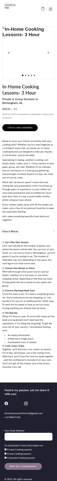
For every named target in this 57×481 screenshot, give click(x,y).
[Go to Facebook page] (6, 403)
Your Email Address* (15, 431)
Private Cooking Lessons (19, 450)
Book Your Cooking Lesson (23, 466)
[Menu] (50, 9)
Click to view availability (20, 127)
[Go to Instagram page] (26, 403)
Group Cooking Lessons (18, 454)
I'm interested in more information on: (24, 445)
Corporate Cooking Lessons (20, 458)
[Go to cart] (43, 9)
